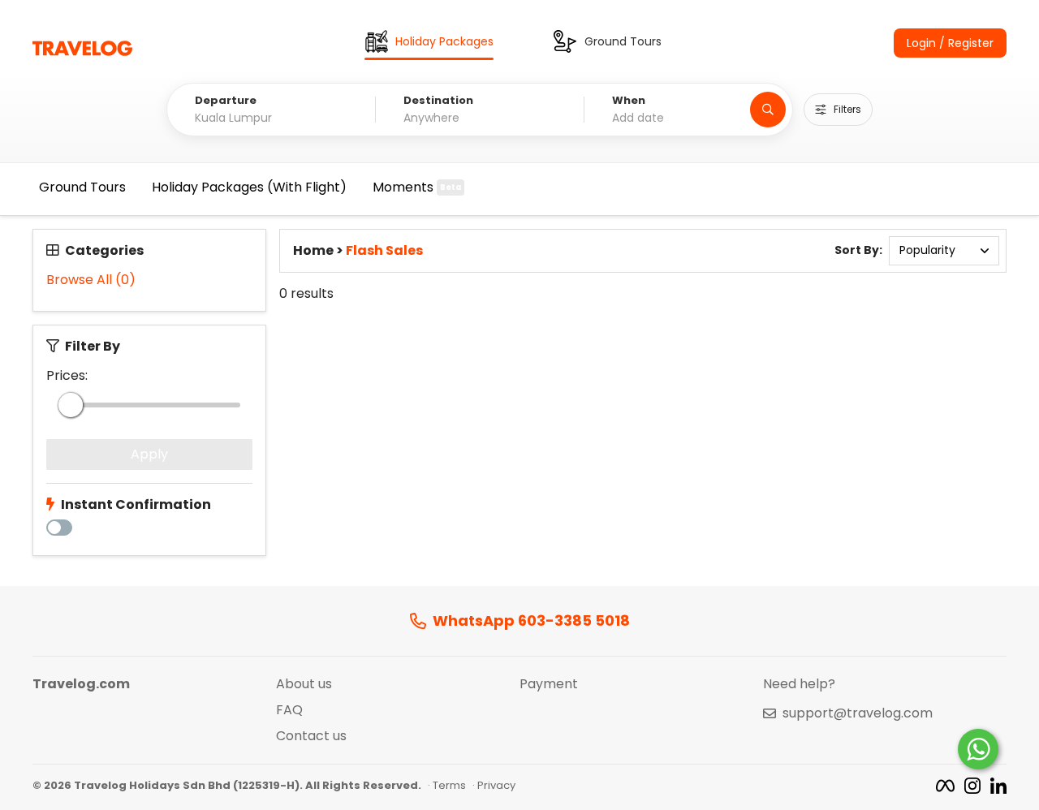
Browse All (91, 280)
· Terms (447, 785)
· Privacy (493, 785)
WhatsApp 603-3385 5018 (531, 621)
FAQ (289, 710)
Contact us (311, 736)
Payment (549, 684)
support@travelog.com (857, 713)
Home (313, 251)
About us (304, 684)
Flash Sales (384, 251)
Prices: (67, 376)
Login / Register (950, 43)
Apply (149, 454)
